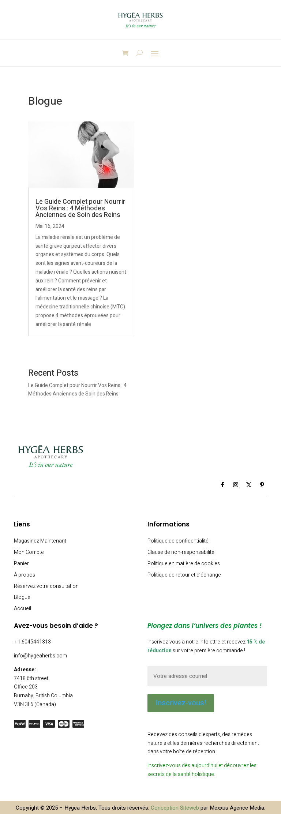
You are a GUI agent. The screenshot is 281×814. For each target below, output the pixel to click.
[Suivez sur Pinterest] (262, 485)
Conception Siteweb (175, 808)
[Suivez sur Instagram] (236, 485)
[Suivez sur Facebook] (222, 485)
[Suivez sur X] (249, 485)
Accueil (22, 608)
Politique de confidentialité (178, 541)
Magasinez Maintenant (40, 541)
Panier (21, 563)
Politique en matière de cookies (183, 563)
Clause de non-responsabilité (180, 552)
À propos (24, 575)
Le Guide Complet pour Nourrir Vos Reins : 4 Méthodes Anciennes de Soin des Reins (80, 208)
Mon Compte (29, 552)
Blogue (22, 597)
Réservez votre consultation (46, 586)
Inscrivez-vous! (181, 703)
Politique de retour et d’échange (184, 575)
